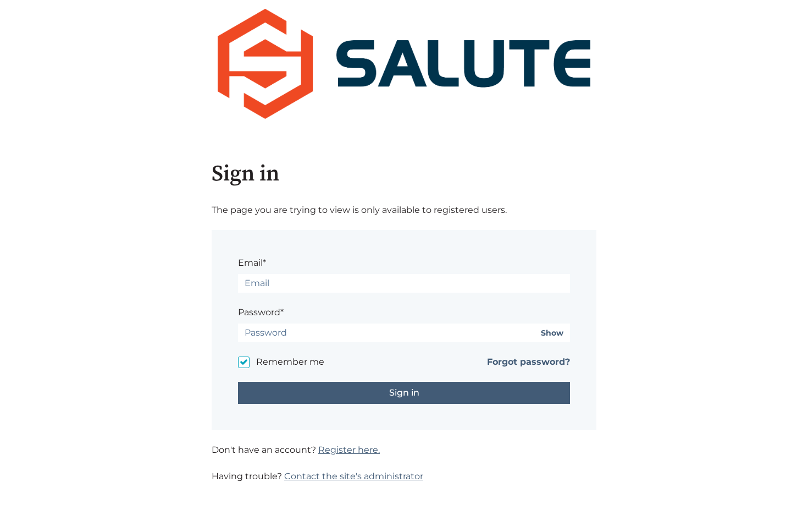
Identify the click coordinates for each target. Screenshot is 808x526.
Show (552, 333)
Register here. (349, 450)
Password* (261, 312)
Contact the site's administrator (353, 476)
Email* (252, 262)
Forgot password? (528, 362)
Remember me (290, 362)
